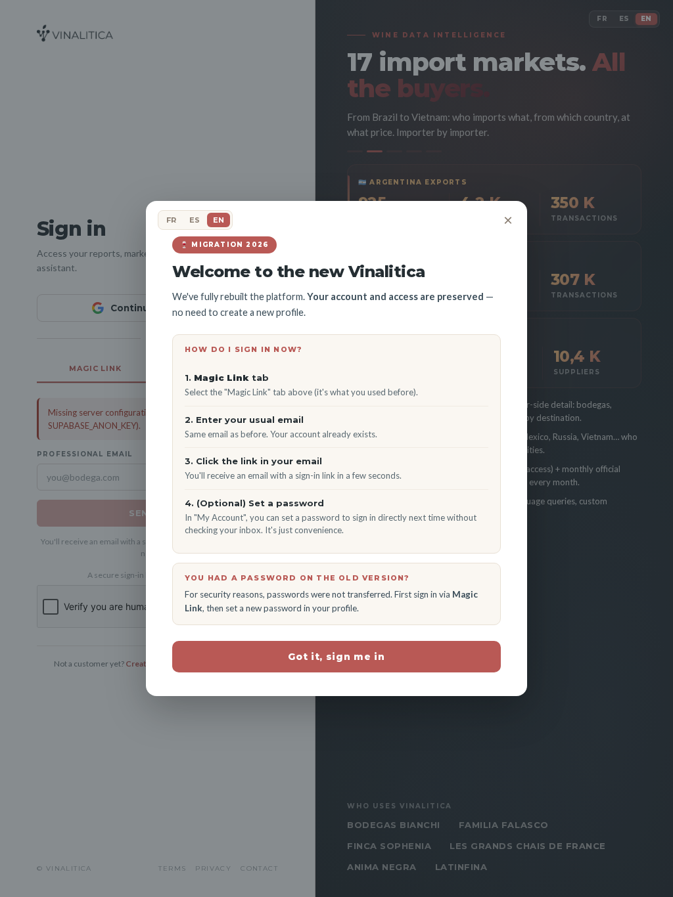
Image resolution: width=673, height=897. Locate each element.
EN (218, 220)
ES (194, 220)
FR (171, 220)
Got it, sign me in (336, 657)
